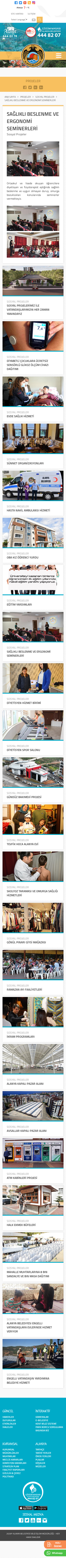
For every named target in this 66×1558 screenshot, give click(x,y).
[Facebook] (16, 2)
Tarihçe (40, 1449)
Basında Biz (42, 1430)
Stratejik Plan (11, 1466)
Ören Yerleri (43, 1456)
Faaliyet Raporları (14, 1469)
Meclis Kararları (13, 1459)
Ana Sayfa (10, 97)
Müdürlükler (11, 1453)
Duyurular (9, 1420)
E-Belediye (42, 1420)
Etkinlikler (9, 1423)
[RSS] (29, 2)
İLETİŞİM (31, 13)
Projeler (25, 97)
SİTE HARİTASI (17, 13)
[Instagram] (33, 2)
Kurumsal (8, 1449)
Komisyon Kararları (14, 1463)
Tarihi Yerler (43, 1453)
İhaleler (8, 1427)
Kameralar (42, 1417)
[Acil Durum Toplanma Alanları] (19, 39)
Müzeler (41, 1466)
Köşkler (40, 1463)
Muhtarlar (9, 1456)
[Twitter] (20, 2)
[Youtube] (24, 2)
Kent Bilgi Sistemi (46, 1423)
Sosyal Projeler (44, 97)
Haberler (8, 1417)
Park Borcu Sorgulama (49, 1427)
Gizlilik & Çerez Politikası (11, 1474)
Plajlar (40, 1459)
